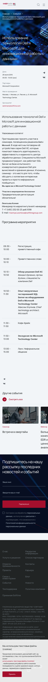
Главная (6, 13)
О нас (5, 551)
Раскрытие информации (31, 552)
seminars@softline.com (11, 106)
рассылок (30, 516)
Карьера (29, 570)
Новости (29, 582)
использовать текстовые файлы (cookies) (18, 661)
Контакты (29, 564)
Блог (27, 576)
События (17, 13)
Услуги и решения (11, 557)
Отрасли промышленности (11, 565)
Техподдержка (9, 589)
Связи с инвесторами (9, 577)
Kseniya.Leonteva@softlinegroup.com (25, 213)
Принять (12, 674)
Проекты (6, 570)
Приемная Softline (11, 595)
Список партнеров (34, 557)
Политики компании (35, 589)
